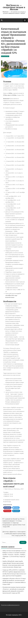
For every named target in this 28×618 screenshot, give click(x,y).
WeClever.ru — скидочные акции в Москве (14, 7)
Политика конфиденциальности (10, 605)
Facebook (7, 507)
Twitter (16, 507)
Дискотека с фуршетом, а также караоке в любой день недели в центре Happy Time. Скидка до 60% (14, 533)
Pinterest (7, 511)
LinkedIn (16, 511)
